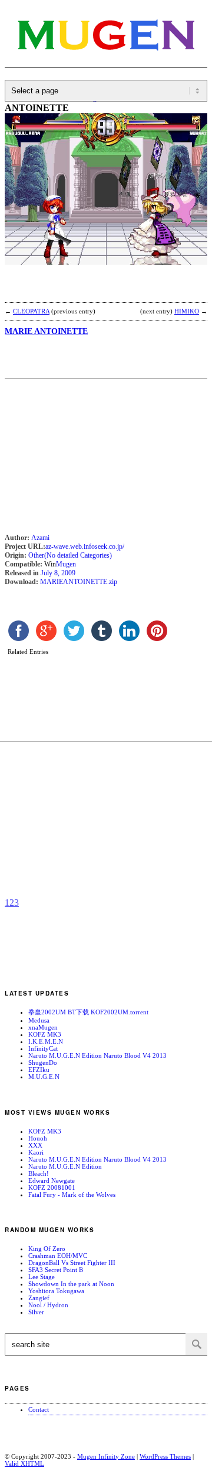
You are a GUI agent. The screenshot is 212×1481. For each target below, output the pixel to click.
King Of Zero (46, 1248)
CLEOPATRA (31, 311)
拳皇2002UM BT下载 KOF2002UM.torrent (88, 1012)
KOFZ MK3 (44, 1034)
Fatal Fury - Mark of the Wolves (71, 1194)
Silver (36, 1311)
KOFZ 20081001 (51, 1187)
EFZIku (38, 1069)
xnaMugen (43, 1027)
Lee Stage (41, 1276)
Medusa (38, 1020)
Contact (38, 1409)
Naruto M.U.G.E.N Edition (65, 1166)
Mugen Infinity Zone (106, 1456)
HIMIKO (186, 311)
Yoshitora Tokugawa (56, 1290)
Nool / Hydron (48, 1304)
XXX (35, 1145)
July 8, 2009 (58, 573)
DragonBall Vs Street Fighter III (71, 1262)
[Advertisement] (99, 291)
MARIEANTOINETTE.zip (78, 582)
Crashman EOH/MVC (57, 1255)
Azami (40, 538)
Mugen (66, 564)
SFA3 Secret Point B (55, 1269)
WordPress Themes (165, 1456)
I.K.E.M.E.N (45, 1041)
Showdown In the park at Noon (71, 1283)
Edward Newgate (51, 1180)
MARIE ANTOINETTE (46, 331)
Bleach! (38, 1173)
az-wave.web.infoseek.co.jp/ (84, 546)
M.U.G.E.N (43, 1076)
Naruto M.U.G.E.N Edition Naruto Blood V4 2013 (97, 1055)
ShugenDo (42, 1062)
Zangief (38, 1297)
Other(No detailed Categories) (70, 555)
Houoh (37, 1138)
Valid (24, 1463)
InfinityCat (43, 1048)
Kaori (36, 1152)
